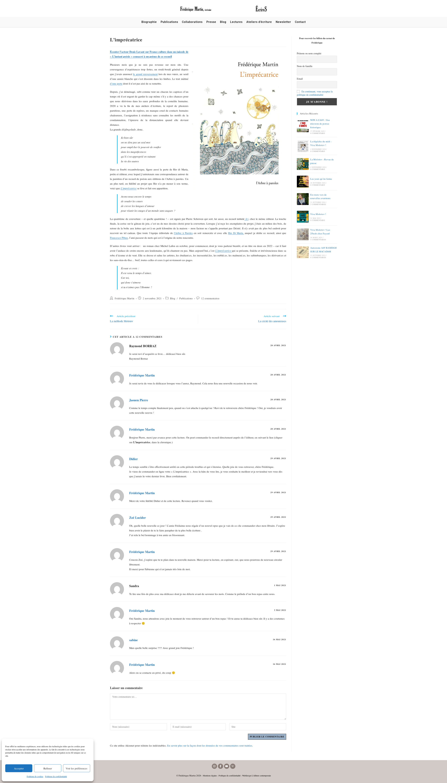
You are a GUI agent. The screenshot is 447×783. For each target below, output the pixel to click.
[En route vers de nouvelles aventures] (303, 199)
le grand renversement (145, 74)
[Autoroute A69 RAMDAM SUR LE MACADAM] (303, 252)
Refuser (47, 768)
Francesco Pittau (119, 237)
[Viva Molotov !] (303, 217)
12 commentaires (210, 298)
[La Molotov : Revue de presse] (303, 164)
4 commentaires (318, 239)
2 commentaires (318, 204)
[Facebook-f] (220, 766)
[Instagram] (214, 766)
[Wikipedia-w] (232, 766)
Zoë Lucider (137, 517)
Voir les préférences (76, 768)
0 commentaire (317, 133)
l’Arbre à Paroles (183, 233)
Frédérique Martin (124, 298)
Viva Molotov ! (318, 214)
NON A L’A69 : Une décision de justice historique (320, 123)
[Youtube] (226, 766)
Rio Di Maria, (236, 233)
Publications (186, 298)
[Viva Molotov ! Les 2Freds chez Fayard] (303, 234)
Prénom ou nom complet (309, 53)
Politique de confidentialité (56, 776)
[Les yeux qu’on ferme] (303, 182)
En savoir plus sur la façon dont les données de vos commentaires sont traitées (209, 745)
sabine (133, 640)
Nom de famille (304, 66)
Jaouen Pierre (138, 400)
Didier (133, 459)
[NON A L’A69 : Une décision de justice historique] (303, 126)
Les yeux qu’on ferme (321, 178)
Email (300, 78)
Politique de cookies (35, 776)
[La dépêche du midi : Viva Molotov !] (303, 146)
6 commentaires (318, 257)
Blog (172, 298)
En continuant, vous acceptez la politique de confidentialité (315, 93)
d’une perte (116, 83)
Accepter (19, 768)
